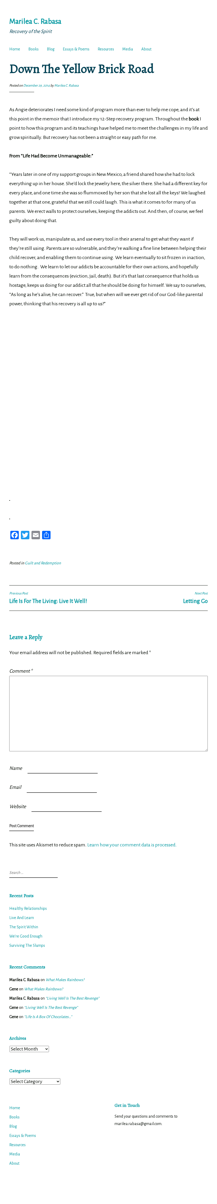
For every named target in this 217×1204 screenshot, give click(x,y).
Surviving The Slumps (27, 945)
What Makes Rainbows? (65, 980)
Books (33, 49)
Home (14, 49)
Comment (20, 671)
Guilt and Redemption (43, 563)
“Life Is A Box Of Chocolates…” (48, 1017)
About (146, 49)
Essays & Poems (76, 49)
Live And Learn (21, 918)
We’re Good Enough (25, 936)
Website (17, 806)
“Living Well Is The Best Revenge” (72, 998)
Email (15, 787)
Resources (106, 49)
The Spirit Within (23, 927)
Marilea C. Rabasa (35, 21)
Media (127, 49)
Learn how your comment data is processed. (132, 844)
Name (15, 768)
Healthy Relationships (28, 908)
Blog (51, 49)
